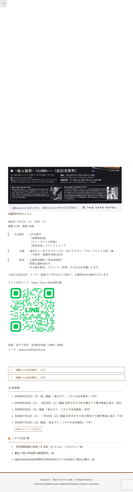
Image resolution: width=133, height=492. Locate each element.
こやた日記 (18, 438)
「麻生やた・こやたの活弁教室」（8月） (68, 409)
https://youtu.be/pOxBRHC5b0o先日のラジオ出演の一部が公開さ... (53, 459)
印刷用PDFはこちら (20, 214)
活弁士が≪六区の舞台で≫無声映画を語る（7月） (95, 416)
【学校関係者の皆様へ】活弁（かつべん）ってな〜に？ (47, 446)
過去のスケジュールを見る (28, 429)
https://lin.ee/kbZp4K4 (45, 282)
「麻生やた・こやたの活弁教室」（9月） (75, 396)
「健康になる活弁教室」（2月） (30, 377)
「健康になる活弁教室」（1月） (30, 370)
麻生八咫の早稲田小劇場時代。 (33, 453)
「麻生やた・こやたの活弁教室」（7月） (69, 422)
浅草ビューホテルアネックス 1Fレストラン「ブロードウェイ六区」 (70, 251)
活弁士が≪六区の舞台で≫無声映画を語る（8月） (94, 403)
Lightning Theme (66, 484)
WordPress (50, 484)
